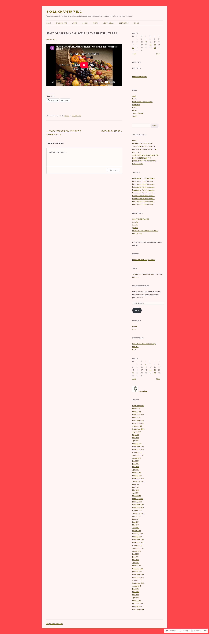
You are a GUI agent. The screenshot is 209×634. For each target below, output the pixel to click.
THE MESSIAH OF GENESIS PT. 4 (143, 146)
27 (155, 48)
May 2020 (135, 438)
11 (146, 42)
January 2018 (137, 502)
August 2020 (136, 432)
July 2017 (135, 519)
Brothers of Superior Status (142, 102)
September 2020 (138, 429)
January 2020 (137, 443)
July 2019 (135, 461)
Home (48, 23)
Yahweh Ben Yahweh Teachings (144, 344)
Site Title (135, 347)
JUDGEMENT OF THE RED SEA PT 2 (144, 161)
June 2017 (135, 522)
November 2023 (138, 414)
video (134, 329)
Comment (113, 170)
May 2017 (135, 525)
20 (155, 45)
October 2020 (137, 426)
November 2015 (138, 577)
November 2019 (138, 449)
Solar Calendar (137, 113)
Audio (74, 23)
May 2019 (135, 467)
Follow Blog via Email (140, 286)
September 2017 (138, 513)
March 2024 (136, 411)
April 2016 (135, 563)
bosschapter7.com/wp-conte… (143, 178)
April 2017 (135, 528)
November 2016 (138, 542)
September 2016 (138, 548)
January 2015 (137, 606)
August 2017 (136, 516)
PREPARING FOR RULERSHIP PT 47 (144, 149)
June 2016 (135, 557)
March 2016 (136, 565)
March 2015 (136, 600)
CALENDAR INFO (61, 23)
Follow (137, 310)
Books (84, 23)
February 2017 (137, 533)
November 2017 (138, 507)
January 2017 (137, 536)
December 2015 (138, 574)
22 (133, 48)
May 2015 (135, 595)
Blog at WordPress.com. (54, 624)
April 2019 (135, 470)
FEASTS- (95, 23)
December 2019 (138, 446)
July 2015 (135, 589)
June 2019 (135, 464)
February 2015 (137, 603)
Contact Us (123, 23)
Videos (134, 116)
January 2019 (137, 475)
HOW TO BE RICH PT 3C (111, 131)
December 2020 (138, 420)
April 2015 (135, 597)
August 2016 (136, 551)
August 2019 (136, 458)
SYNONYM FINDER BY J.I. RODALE (143, 260)
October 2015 (137, 580)
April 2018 (135, 493)
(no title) (135, 222)
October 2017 (137, 510)
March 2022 (136, 417)
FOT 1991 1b (136, 152)
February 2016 (137, 568)
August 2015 (136, 586)
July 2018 (135, 484)
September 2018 (138, 481)
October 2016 (137, 545)
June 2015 (135, 592)
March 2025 (136, 408)
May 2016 (135, 560)
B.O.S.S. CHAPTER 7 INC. (64, 11)
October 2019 (137, 452)
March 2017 (136, 531)
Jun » (158, 53)
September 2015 (138, 583)
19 (150, 45)
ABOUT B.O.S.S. (108, 23)
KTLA (134, 349)
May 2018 (135, 490)
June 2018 (135, 487)
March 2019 (136, 472)
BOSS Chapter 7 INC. (139, 77)
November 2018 (138, 478)
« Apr (134, 53)
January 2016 (137, 571)
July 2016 (135, 554)
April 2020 (135, 440)
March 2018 (136, 496)
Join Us (136, 23)
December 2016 (138, 539)
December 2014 (138, 609)
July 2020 (135, 435)
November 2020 (138, 423)
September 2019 (138, 455)
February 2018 (137, 499)
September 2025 (138, 406)
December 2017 (138, 504)
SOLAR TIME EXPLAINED (140, 219)
